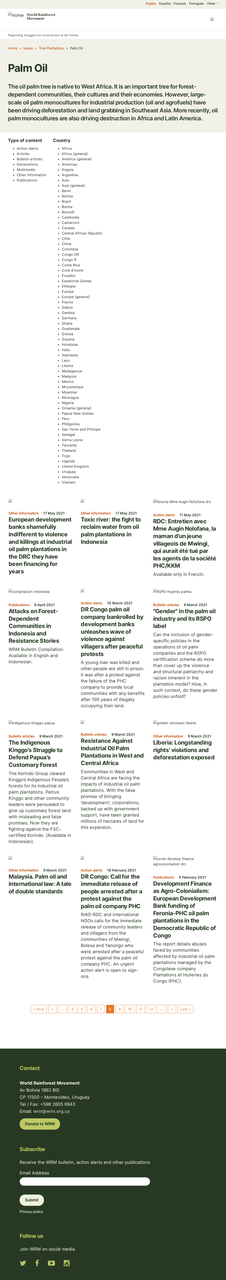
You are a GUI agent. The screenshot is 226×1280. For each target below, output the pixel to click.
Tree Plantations (51, 48)
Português (196, 3)
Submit (32, 1200)
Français (180, 3)
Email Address (34, 1173)
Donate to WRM (40, 1123)
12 (151, 1009)
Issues (28, 48)
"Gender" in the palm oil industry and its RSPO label (184, 618)
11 (140, 1009)
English (151, 3)
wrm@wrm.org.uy (51, 1111)
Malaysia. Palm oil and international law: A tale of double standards (40, 884)
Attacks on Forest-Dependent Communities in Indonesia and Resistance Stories (34, 626)
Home (12, 48)
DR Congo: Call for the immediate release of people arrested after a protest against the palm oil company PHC (111, 891)
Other (211, 3)
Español (165, 3)
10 (130, 1009)
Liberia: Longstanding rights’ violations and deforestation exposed (184, 750)
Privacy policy (31, 1211)
